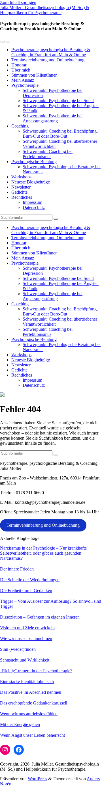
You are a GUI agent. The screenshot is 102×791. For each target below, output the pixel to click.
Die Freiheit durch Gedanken (26, 590)
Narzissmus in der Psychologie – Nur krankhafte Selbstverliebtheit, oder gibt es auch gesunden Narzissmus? (43, 553)
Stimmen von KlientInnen (34, 75)
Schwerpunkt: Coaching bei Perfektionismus (48, 154)
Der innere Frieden (17, 569)
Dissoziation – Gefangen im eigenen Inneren (40, 617)
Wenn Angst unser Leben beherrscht (32, 735)
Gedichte (19, 192)
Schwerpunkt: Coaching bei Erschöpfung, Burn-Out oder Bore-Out (60, 134)
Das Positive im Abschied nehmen (30, 692)
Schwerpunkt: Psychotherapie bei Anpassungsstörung (52, 118)
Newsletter (21, 187)
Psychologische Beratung (34, 161)
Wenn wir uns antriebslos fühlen (29, 713)
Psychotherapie (25, 85)
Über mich (20, 70)
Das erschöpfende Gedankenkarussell (33, 703)
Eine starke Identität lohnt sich (27, 681)
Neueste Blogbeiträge (30, 182)
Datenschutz (34, 207)
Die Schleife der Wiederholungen (30, 579)
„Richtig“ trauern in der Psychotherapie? (36, 670)
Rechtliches (21, 197)
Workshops (21, 176)
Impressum (32, 202)
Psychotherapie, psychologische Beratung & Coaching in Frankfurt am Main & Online (50, 52)
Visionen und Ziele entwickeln (27, 627)
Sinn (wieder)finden (18, 649)
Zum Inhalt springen (18, 2)
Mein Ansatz (22, 80)
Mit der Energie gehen (20, 724)
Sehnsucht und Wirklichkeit (24, 660)
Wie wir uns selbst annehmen (26, 638)
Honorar (18, 64)
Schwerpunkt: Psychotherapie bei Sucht (58, 100)
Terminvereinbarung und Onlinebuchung (47, 59)
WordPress (37, 778)
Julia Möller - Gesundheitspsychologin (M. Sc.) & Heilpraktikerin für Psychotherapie (44, 10)
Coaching (20, 126)
